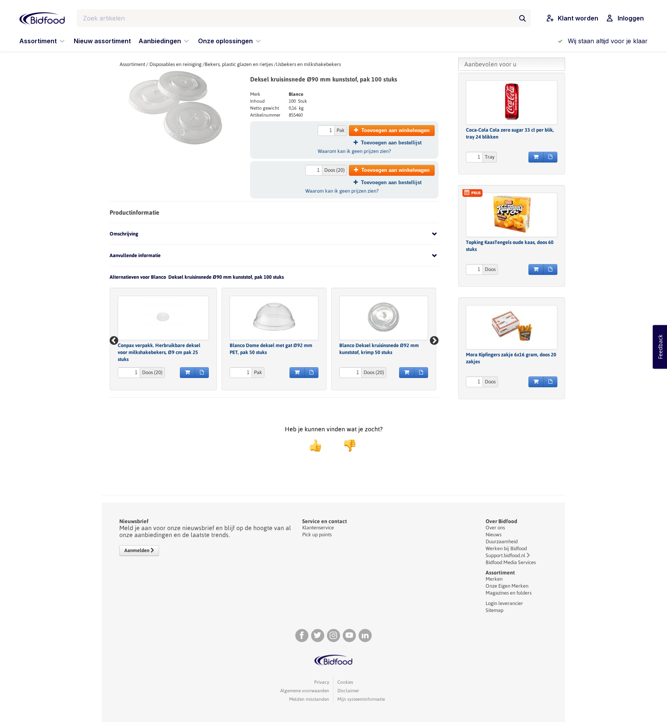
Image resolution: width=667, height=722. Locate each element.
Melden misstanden (309, 699)
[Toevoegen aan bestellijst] (202, 372)
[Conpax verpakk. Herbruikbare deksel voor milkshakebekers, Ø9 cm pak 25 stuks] (163, 317)
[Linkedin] (365, 635)
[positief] (315, 445)
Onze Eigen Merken (507, 586)
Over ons (495, 527)
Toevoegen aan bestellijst (391, 143)
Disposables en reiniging (175, 64)
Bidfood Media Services (511, 562)
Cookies (345, 682)
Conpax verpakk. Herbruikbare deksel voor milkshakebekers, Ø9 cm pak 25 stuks (159, 352)
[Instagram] (333, 635)
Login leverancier (504, 603)
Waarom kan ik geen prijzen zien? (354, 151)
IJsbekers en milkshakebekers (308, 64)
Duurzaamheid (502, 541)
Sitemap (494, 610)
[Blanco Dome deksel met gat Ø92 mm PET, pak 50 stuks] (274, 317)
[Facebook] (301, 635)
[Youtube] (349, 635)
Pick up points (317, 534)
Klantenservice (318, 527)
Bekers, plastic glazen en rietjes (239, 64)
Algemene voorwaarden (304, 690)
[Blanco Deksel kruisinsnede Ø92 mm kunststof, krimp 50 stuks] (383, 317)
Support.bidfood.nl (505, 555)
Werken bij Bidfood (506, 548)
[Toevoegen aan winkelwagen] (187, 372)
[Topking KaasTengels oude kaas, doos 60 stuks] (511, 214)
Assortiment (132, 64)
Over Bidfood (501, 521)
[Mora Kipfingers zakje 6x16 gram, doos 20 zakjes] (511, 326)
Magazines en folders (509, 593)
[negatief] (346, 445)
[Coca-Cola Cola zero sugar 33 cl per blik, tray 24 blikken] (511, 101)
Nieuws (493, 534)
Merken (494, 579)
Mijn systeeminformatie (361, 699)
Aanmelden (137, 550)
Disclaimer (348, 690)
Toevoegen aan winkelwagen (395, 130)
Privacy (321, 682)
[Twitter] (317, 635)
